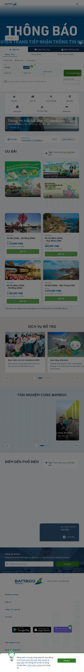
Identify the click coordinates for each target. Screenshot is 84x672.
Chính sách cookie (34, 665)
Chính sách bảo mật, (29, 660)
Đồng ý (67, 660)
